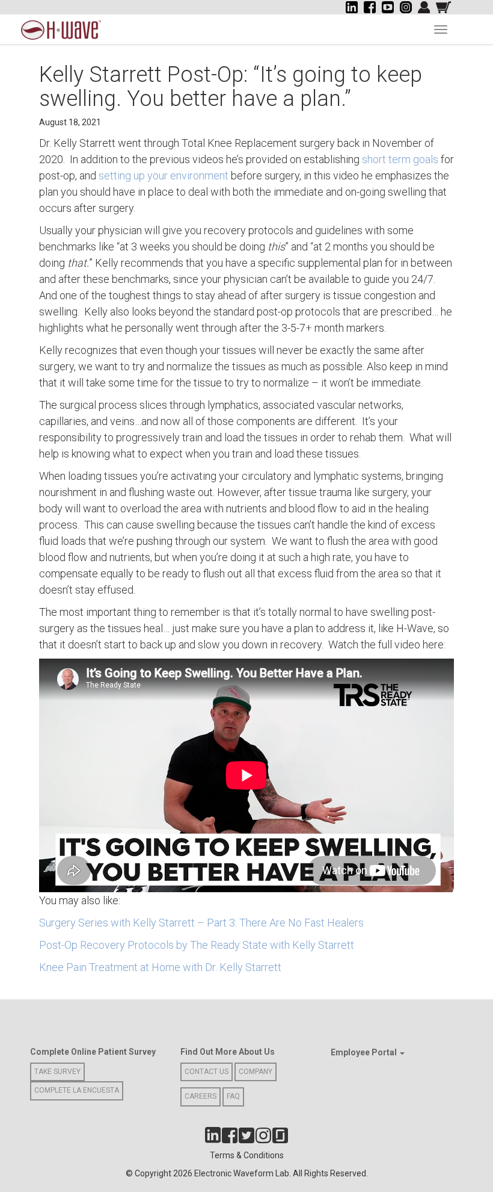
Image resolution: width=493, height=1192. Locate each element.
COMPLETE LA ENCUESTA (76, 1090)
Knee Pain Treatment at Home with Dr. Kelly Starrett (160, 967)
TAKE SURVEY (57, 1071)
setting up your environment (163, 175)
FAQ (233, 1096)
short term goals (400, 159)
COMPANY (255, 1071)
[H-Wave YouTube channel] (388, 7)
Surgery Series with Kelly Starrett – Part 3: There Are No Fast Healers (201, 922)
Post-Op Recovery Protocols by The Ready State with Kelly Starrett (196, 945)
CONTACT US (206, 1071)
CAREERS (200, 1096)
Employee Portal (365, 1052)
